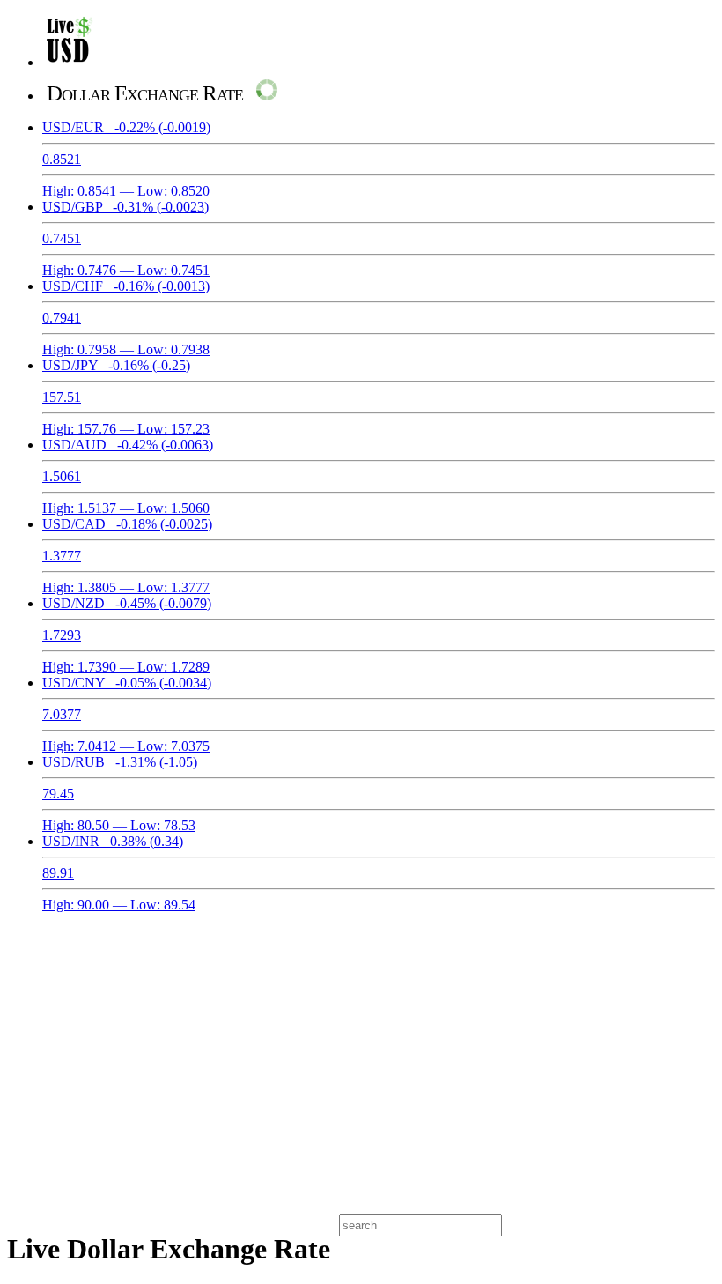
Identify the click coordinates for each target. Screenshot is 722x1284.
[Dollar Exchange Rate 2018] (69, 62)
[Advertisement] (361, 1061)
